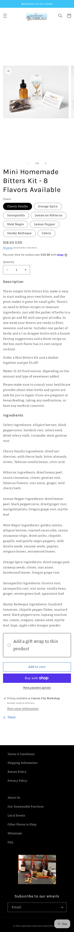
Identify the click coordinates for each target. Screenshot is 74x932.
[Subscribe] (61, 907)
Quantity (8, 262)
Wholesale (15, 833)
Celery (46, 233)
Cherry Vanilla (17, 206)
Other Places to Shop (22, 824)
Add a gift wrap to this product (35, 645)
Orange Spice (48, 206)
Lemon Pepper (44, 224)
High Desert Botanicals (31, 926)
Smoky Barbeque (19, 233)
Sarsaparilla (16, 215)
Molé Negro (15, 224)
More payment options (37, 687)
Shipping (8, 247)
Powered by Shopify (52, 926)
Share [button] (12, 717)
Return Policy (17, 771)
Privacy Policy (17, 780)
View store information (23, 708)
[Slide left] (28, 163)
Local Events (16, 815)
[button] (5, 15)
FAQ (10, 842)
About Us (14, 797)
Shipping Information (23, 763)
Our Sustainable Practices (26, 806)
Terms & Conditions (21, 754)
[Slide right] (45, 163)
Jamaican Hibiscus (48, 215)
